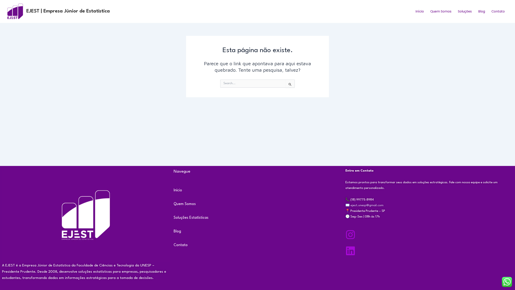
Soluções (465, 11)
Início (419, 11)
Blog (481, 11)
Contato (498, 11)
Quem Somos (440, 11)
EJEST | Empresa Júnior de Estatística (68, 11)
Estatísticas (198, 218)
